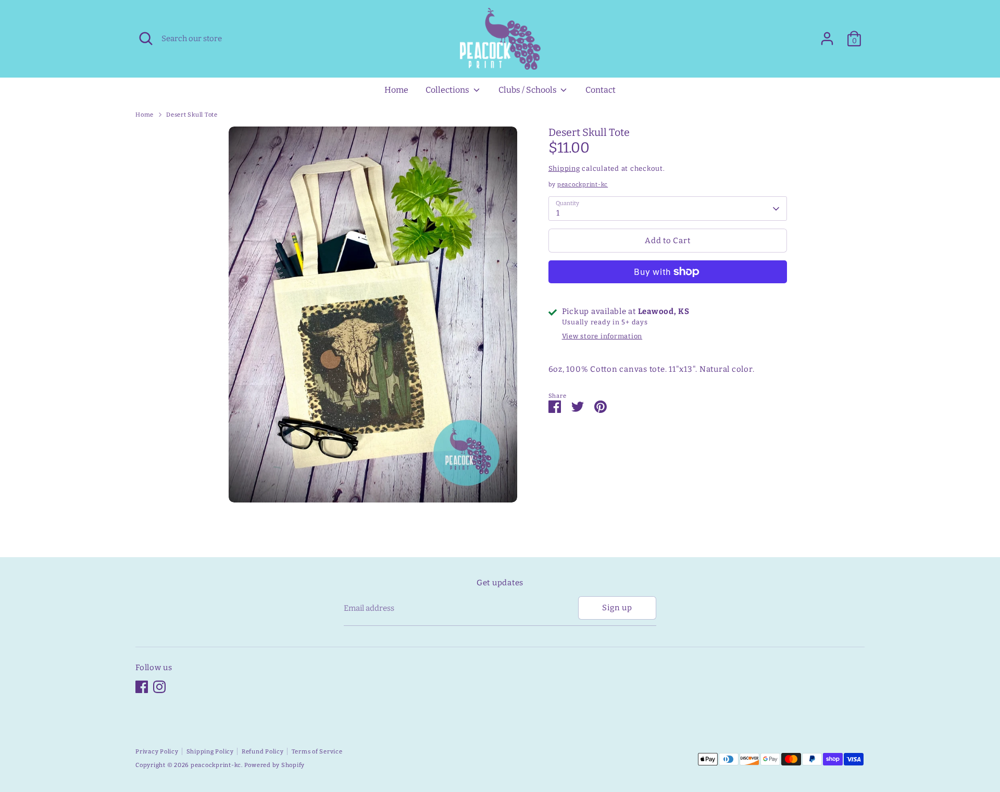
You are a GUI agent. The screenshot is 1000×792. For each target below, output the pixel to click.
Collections (448, 90)
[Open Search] (145, 38)
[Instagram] (159, 687)
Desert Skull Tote (192, 114)
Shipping (564, 169)
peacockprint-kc (582, 184)
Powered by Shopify (274, 765)
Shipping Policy (210, 751)
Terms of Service (317, 751)
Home (396, 90)
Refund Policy (263, 751)
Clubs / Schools (528, 90)
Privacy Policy (157, 751)
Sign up (617, 607)
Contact (600, 90)
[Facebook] (141, 687)
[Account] (827, 38)
